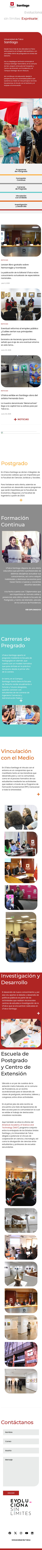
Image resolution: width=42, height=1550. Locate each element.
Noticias (4, 260)
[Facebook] (9, 1533)
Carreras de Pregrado (21, 188)
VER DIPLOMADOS (33, 609)
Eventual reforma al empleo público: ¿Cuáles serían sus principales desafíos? (19, 331)
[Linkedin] (32, 1533)
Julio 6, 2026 (5, 283)
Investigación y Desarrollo (21, 205)
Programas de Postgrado (21, 170)
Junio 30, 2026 (6, 350)
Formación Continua (21, 179)
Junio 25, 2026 (6, 414)
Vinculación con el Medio (21, 197)
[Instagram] (21, 1533)
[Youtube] (26, 1533)
